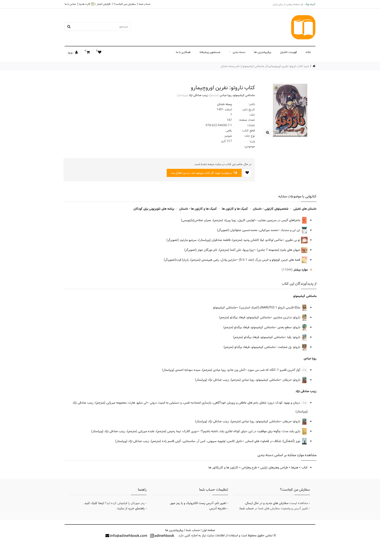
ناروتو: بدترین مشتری (287, 317)
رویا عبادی (226, 95)
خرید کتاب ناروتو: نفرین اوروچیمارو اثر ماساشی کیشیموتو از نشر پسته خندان (265, 66)
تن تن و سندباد (291, 230)
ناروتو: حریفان (292, 379)
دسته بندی (239, 52)
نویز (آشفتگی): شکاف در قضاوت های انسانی (273, 441)
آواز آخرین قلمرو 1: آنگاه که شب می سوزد (274, 370)
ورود (70, 52)
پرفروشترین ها (262, 52)
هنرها (294, 467)
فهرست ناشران (288, 52)
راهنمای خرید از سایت (131, 508)
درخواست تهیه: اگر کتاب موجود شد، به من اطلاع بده (201, 173)
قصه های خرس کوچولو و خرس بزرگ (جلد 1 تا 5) (270, 259)
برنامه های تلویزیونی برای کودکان (153, 208)
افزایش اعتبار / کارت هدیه (94, 4)
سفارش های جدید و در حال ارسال (267, 503)
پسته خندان (224, 104)
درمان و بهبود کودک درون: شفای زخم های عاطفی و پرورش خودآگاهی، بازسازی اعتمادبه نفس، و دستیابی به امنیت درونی (225, 402)
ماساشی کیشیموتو (244, 95)
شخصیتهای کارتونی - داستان (270, 208)
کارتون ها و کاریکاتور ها (223, 467)
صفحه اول (208, 530)
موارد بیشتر (301, 269)
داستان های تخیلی (304, 208)
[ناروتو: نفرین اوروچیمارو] (267, 133)
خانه (308, 52)
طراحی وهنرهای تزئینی (274, 467)
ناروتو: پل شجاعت (289, 347)
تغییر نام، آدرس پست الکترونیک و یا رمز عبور (198, 503)
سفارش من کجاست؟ (124, 4)
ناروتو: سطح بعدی (289, 327)
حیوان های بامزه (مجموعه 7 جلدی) (279, 250)
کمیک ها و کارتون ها (235, 208)
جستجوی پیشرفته (210, 52)
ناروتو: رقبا (294, 337)
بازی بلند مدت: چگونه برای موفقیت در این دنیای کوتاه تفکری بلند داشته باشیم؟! (251, 431)
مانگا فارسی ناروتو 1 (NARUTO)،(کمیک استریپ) (270, 307)
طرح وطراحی (249, 467)
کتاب (304, 467)
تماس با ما (70, 4)
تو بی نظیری (293, 240)
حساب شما (145, 4)
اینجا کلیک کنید (94, 503)
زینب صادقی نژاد (198, 95)
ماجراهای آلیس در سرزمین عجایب (279, 220)
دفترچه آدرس (217, 508)
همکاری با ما (183, 52)
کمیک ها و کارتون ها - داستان (198, 208)
